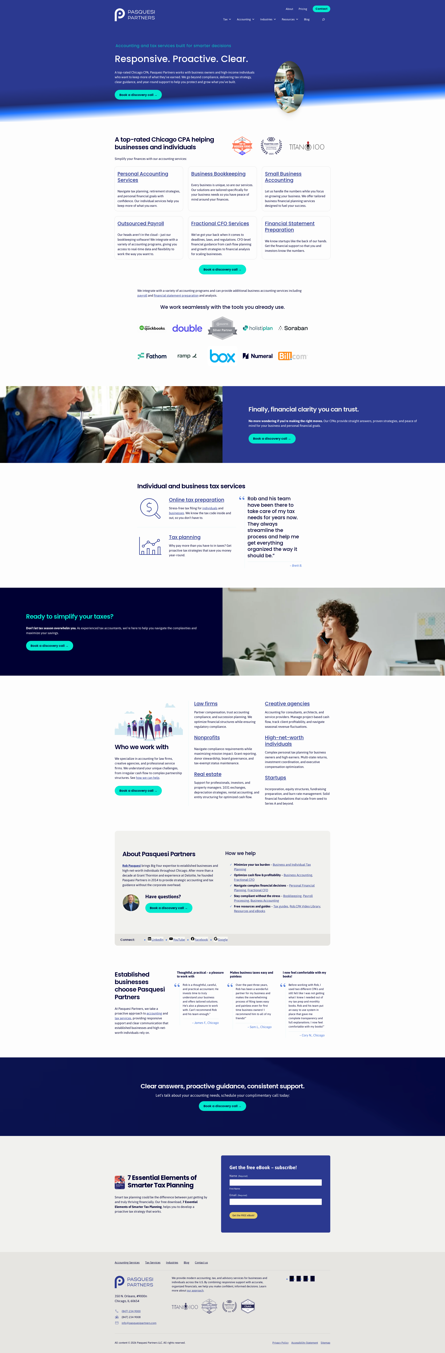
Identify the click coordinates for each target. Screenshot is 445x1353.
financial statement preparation (176, 295)
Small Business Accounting (283, 177)
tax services (123, 1018)
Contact (321, 9)
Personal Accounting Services (143, 177)
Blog (307, 19)
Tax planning (185, 537)
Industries (266, 19)
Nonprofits (207, 737)
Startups (275, 777)
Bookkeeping (292, 896)
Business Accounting (298, 875)
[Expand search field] (323, 19)
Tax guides (280, 906)
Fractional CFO (244, 880)
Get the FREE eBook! (243, 1215)
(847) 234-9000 (131, 1311)
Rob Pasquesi (131, 865)
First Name (234, 1188)
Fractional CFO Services (220, 223)
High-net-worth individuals (284, 740)
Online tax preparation (196, 499)
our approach (195, 1290)
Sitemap (325, 1342)
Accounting (244, 19)
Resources (288, 19)
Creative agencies (287, 703)
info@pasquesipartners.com (139, 1323)
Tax (225, 19)
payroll (142, 295)
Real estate (207, 774)
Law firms (206, 703)
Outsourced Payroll (141, 223)
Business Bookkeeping (218, 173)
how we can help (147, 778)
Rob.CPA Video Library (305, 906)
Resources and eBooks (249, 911)
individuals (209, 508)
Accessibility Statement (304, 1342)
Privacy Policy (280, 1342)
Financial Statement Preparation (290, 226)
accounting (154, 1013)
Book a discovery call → (138, 95)
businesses (176, 513)
